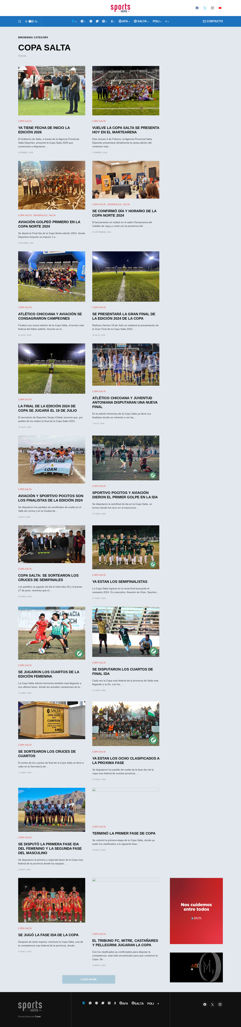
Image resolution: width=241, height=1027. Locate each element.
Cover (38, 1016)
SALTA (52, 215)
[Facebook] (197, 7)
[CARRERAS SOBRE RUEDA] (104, 21)
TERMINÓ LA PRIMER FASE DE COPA (123, 833)
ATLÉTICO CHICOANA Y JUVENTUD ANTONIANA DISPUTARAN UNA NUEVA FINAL (124, 402)
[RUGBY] (97, 21)
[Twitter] (205, 7)
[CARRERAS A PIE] (113, 21)
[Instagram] (212, 7)
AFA (125, 1003)
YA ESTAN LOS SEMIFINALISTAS (119, 582)
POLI (150, 1003)
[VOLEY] (90, 21)
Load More (89, 979)
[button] (19, 21)
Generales (40, 215)
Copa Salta (25, 121)
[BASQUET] (83, 21)
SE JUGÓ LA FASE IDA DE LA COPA (48, 935)
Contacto (215, 21)
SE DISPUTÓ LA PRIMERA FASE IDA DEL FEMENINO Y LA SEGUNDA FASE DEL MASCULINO (50, 848)
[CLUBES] (74, 21)
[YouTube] (220, 7)
